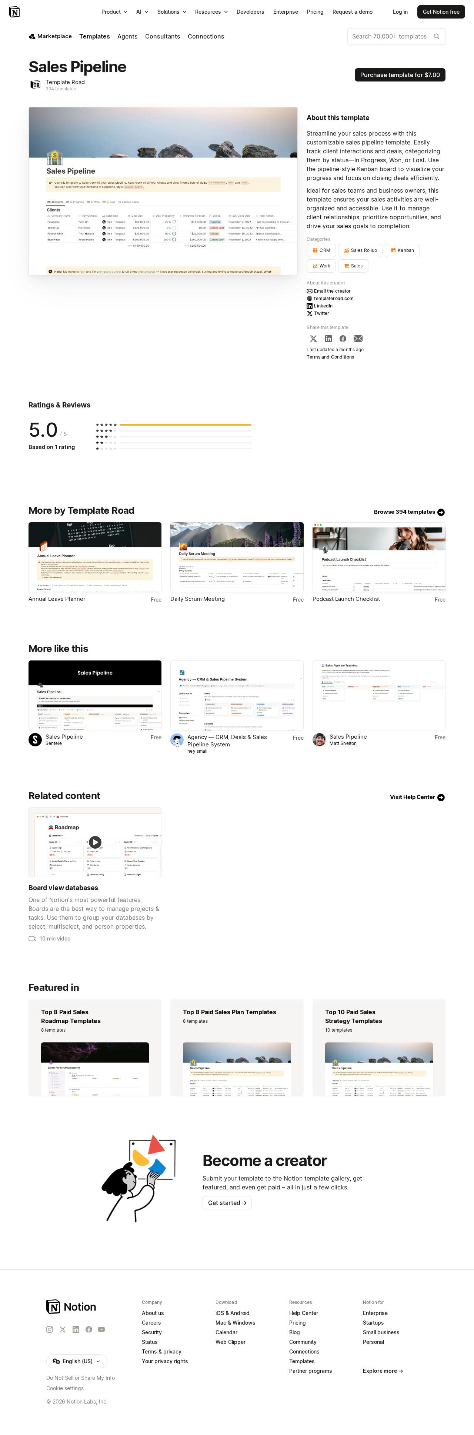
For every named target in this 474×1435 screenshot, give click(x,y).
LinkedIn (323, 306)
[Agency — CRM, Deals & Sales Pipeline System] (236, 695)
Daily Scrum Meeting (197, 598)
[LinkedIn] (328, 338)
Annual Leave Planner (57, 598)
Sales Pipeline (64, 736)
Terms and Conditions (330, 357)
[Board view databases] (95, 843)
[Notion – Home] (15, 12)
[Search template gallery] (436, 36)
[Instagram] (49, 1329)
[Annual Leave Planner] (95, 557)
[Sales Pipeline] (95, 695)
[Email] (358, 338)
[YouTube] (101, 1329)
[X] (313, 338)
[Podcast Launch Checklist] (379, 557)
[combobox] (396, 36)
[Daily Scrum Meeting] (236, 557)
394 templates (61, 88)
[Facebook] (343, 338)
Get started (227, 1202)
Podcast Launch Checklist (346, 598)
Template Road (65, 82)
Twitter (321, 313)
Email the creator (332, 291)
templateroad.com (334, 298)
